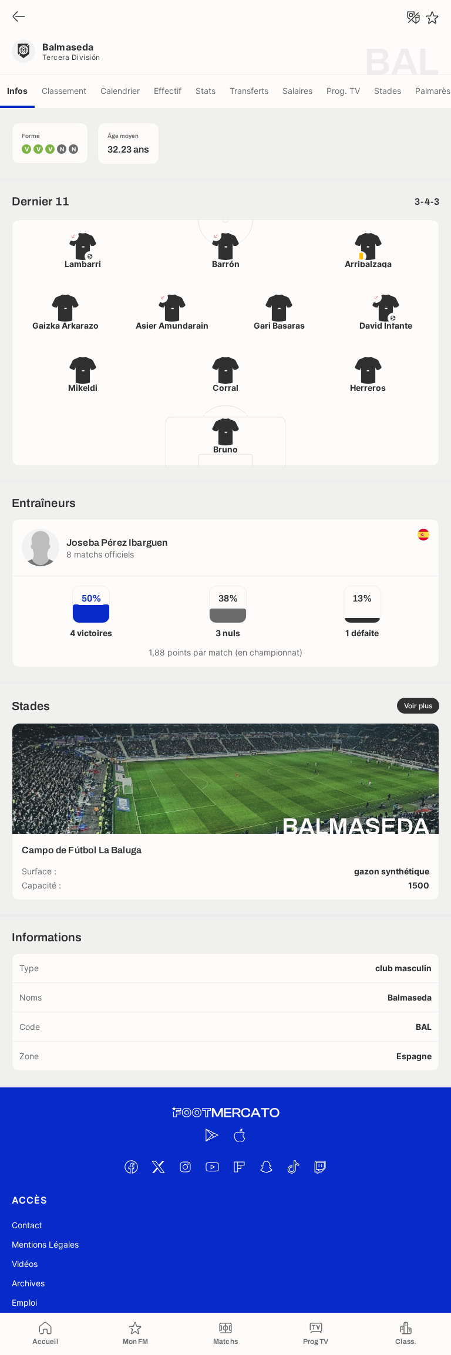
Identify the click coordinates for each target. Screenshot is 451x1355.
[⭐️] (432, 18)
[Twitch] (320, 1166)
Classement (64, 91)
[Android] (212, 1135)
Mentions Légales (45, 1244)
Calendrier (120, 91)
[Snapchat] (266, 1166)
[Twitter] (158, 1166)
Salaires (297, 91)
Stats (206, 91)
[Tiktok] (293, 1166)
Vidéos (25, 1264)
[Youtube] (212, 1166)
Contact (27, 1225)
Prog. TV (343, 91)
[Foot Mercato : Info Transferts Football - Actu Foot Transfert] (225, 1112)
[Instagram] (185, 1166)
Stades (387, 91)
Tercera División (71, 57)
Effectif (167, 91)
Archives (28, 1283)
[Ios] (239, 1135)
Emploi (24, 1302)
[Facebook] (131, 1166)
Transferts (249, 91)
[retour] (19, 17)
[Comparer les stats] (413, 18)
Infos (17, 91)
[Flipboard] (239, 1166)
